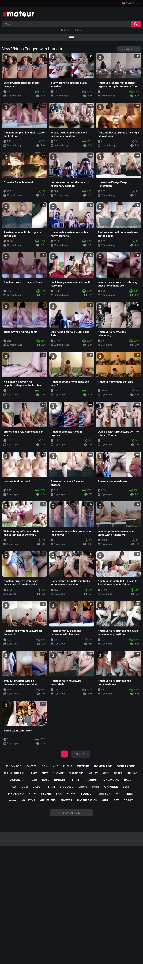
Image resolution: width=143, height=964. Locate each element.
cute (45, 779)
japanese (18, 779)
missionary (76, 773)
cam (34, 780)
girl (105, 800)
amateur (104, 793)
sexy (126, 787)
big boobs (66, 787)
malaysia (28, 800)
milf (55, 766)
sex (116, 800)
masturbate (14, 773)
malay (93, 773)
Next (78, 754)
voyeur (83, 766)
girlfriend (48, 800)
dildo (37, 786)
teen (129, 793)
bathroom (20, 786)
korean (132, 773)
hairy (96, 787)
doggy (128, 800)
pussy (71, 793)
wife (106, 773)
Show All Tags (72, 812)
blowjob (14, 766)
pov (45, 766)
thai (59, 793)
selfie (46, 793)
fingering (16, 793)
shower (66, 800)
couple (93, 779)
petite (13, 800)
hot (118, 793)
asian (50, 786)
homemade (103, 766)
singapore (126, 766)
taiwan (82, 787)
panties (32, 766)
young (86, 793)
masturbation (87, 800)
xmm (33, 773)
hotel (118, 773)
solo (32, 793)
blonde (58, 773)
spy (45, 773)
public (67, 766)
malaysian (111, 779)
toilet (77, 779)
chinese (111, 786)
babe (128, 779)
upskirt (60, 779)
